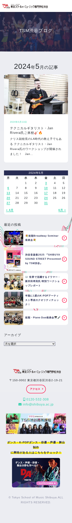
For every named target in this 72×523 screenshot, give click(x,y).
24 (46, 197)
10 (46, 188)
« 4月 (10, 210)
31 (46, 202)
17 (46, 192)
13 (8, 192)
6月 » (62, 210)
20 (8, 197)
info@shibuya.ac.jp (38, 404)
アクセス (35, 389)
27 (8, 202)
